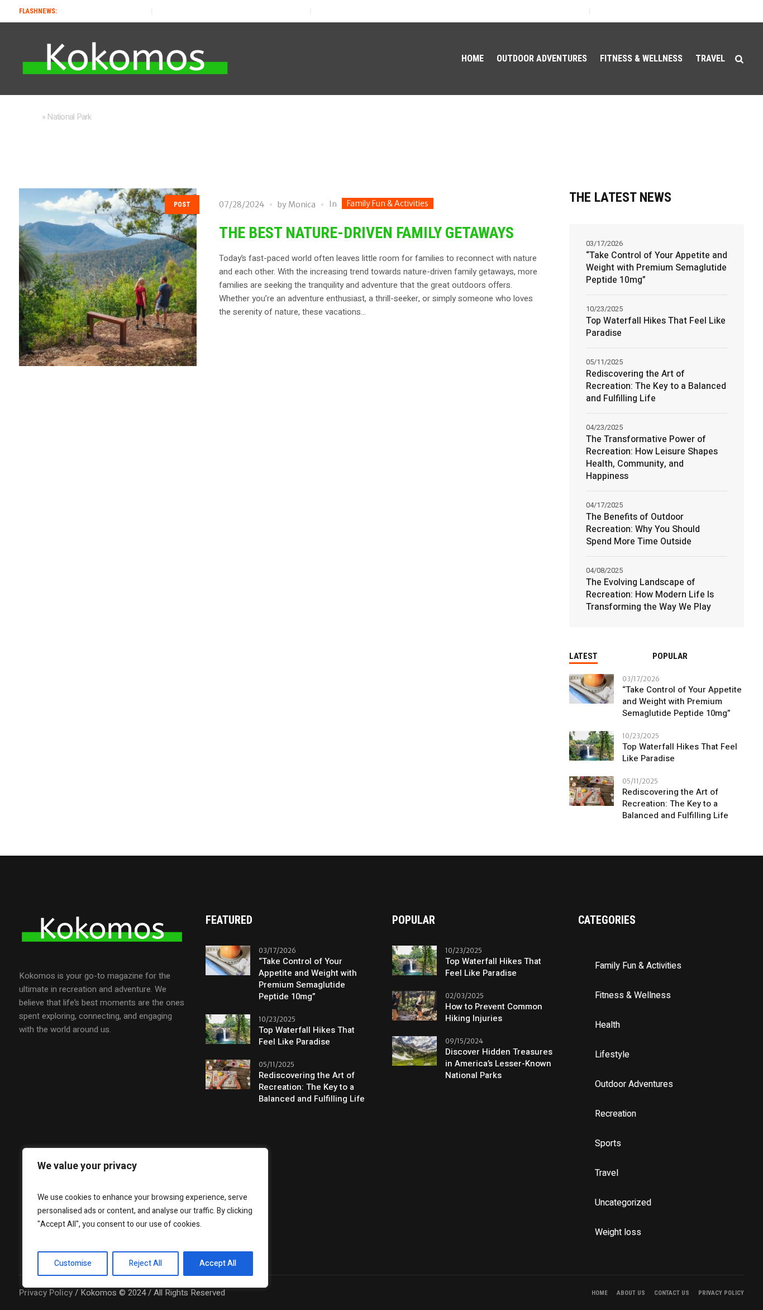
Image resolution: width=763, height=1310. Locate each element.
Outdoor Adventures (634, 1084)
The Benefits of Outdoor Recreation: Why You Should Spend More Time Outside (643, 529)
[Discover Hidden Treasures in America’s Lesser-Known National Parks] (414, 1050)
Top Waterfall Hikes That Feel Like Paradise (207, 11)
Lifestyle (612, 1054)
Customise (73, 1263)
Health (607, 1025)
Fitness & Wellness (633, 995)
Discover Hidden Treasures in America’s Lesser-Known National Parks (498, 1063)
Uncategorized (623, 1202)
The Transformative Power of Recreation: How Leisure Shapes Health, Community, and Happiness (652, 458)
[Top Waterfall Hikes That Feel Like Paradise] (591, 745)
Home (29, 117)
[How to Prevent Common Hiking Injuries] (414, 1005)
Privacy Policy (721, 1293)
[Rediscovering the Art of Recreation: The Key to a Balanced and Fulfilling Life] (591, 790)
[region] (145, 1218)
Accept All (217, 1263)
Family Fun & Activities (387, 203)
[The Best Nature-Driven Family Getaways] (108, 277)
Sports (608, 1143)
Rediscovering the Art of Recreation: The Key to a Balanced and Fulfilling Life (426, 11)
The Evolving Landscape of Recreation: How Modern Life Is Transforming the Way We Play (650, 595)
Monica (302, 205)
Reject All (145, 1263)
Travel (606, 1173)
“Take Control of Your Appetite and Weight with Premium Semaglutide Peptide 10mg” (656, 268)
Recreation (615, 1114)
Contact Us (671, 1293)
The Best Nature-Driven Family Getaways (366, 233)
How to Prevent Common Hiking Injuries (493, 1012)
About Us (631, 1293)
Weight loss (618, 1232)
